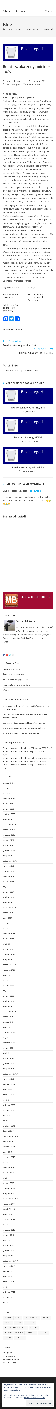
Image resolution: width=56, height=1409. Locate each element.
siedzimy (44, 1333)
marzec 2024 (8, 881)
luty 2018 (6, 1240)
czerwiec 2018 (9, 1219)
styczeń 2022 (8, 996)
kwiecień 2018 (9, 1230)
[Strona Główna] (4, 29)
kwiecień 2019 (9, 1167)
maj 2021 (6, 1037)
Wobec (6, 690)
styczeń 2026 (8, 809)
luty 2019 (6, 1178)
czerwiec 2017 (9, 1281)
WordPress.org (9, 1362)
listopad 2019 (8, 1131)
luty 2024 (6, 886)
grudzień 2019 (9, 1126)
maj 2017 (6, 1287)
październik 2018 (10, 1198)
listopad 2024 (8, 855)
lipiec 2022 (7, 975)
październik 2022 (10, 964)
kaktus (46, 1318)
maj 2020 (6, 1100)
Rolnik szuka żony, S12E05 (28, 437)
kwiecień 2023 (9, 933)
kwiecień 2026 (9, 798)
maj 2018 (6, 1224)
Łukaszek (20, 1338)
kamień (8, 1323)
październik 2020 (10, 1074)
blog (17, 1318)
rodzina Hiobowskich (15, 1328)
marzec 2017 (8, 1297)
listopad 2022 (8, 959)
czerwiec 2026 (9, 788)
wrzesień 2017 (9, 1266)
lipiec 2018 (7, 1214)
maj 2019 (6, 1162)
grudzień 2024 (9, 850)
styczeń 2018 (8, 1245)
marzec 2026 (8, 803)
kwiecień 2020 (9, 1105)
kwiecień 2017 (9, 1292)
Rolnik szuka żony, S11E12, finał (28, 407)
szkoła (8, 1338)
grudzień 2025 (9, 814)
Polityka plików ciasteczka (34, 1397)
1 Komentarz (33, 84)
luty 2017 (6, 1302)
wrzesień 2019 (9, 1141)
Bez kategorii (13, 84)
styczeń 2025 (8, 845)
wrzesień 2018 (9, 1204)
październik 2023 (10, 907)
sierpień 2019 (9, 1146)
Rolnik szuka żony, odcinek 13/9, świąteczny (11, 308)
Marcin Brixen (14, 11)
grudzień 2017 (9, 1250)
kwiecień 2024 (9, 876)
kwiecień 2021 (9, 1042)
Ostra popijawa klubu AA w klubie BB (29, 723)
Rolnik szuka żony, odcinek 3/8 (28, 467)
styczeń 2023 (8, 949)
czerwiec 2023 (9, 923)
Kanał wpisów (9, 1356)
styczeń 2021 (8, 1058)
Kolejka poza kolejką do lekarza (17, 679)
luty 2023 (6, 944)
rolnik (33, 1328)
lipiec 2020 (7, 1089)
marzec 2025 (8, 840)
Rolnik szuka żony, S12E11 (27, 733)
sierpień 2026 (9, 783)
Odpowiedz (35, 491)
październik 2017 (10, 1261)
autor (8, 1318)
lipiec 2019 (7, 1152)
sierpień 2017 (9, 1271)
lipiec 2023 (7, 918)
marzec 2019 (8, 1172)
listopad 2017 (8, 1255)
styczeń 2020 (8, 1120)
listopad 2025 (8, 819)
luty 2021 (6, 1053)
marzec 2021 (8, 1048)
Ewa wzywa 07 (31, 1318)
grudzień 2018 (9, 1188)
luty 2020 (6, 1115)
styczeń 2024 (8, 892)
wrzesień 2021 (9, 1016)
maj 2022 (6, 980)
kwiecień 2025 (9, 835)
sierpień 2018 (9, 1209)
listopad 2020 (8, 1068)
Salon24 (31, 1333)
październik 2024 (10, 861)
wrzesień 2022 (9, 970)
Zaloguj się (7, 1352)
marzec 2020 (8, 1110)
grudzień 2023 (9, 897)
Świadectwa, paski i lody (13, 674)
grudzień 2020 (9, 1063)
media (18, 1323)
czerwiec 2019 (9, 1157)
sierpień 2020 (9, 1084)
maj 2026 (6, 793)
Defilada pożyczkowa (12, 669)
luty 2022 (6, 990)
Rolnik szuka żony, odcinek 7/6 (11, 296)
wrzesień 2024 (9, 866)
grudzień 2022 (9, 954)
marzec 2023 (8, 938)
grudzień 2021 (9, 1001)
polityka (30, 1323)
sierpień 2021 (9, 1022)
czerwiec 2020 (9, 1094)
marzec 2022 (8, 985)
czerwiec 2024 (9, 871)
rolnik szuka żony (15, 329)
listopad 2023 (8, 902)
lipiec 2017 (7, 1276)
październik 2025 (10, 824)
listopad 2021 (8, 1006)
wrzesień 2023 (9, 912)
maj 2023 (6, 928)
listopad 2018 (8, 1193)
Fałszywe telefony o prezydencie (17, 685)
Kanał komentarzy (11, 1359)
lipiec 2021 (7, 1027)
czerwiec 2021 (9, 1032)
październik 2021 (10, 1011)
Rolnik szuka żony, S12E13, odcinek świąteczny (36, 297)
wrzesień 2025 (9, 829)
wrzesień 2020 (9, 1079)
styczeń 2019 (8, 1183)
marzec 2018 (8, 1235)
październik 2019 (10, 1136)
